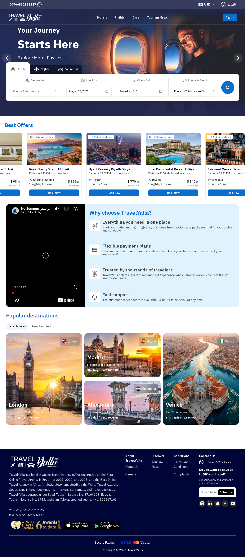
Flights (120, 17)
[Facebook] (225, 503)
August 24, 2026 (78, 91)
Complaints (182, 474)
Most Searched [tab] (41, 326)
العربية (231, 4)
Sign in (230, 17)
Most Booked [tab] (17, 326)
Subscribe (226, 492)
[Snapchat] (217, 503)
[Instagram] (202, 503)
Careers (130, 474)
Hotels (102, 17)
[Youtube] (233, 503)
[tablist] (44, 71)
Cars (135, 17)
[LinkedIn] (210, 503)
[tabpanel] (122, 379)
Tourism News (157, 17)
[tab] (18, 68)
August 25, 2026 (129, 91)
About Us (131, 467)
